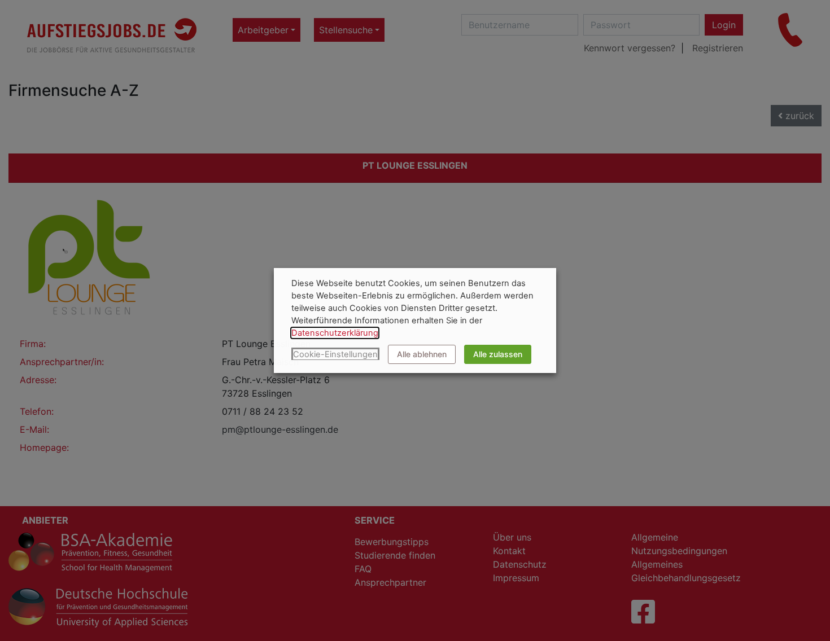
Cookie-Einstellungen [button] (335, 354)
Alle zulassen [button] (497, 354)
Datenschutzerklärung (334, 333)
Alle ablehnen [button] (422, 354)
